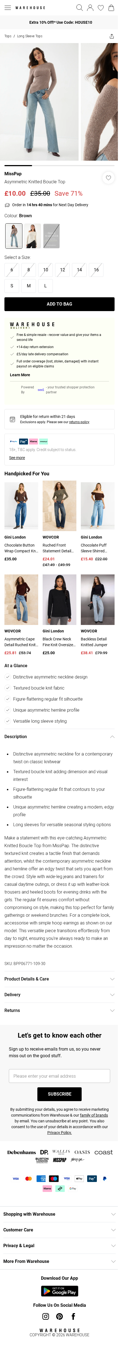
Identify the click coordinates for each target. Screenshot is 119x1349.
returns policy (79, 422)
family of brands (94, 1115)
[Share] (112, 36)
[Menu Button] (7, 7)
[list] (59, 104)
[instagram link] (45, 1316)
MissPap (13, 173)
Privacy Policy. (59, 1132)
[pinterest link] (59, 1316)
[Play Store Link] (59, 1291)
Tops (7, 36)
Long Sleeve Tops (29, 36)
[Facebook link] (73, 1316)
